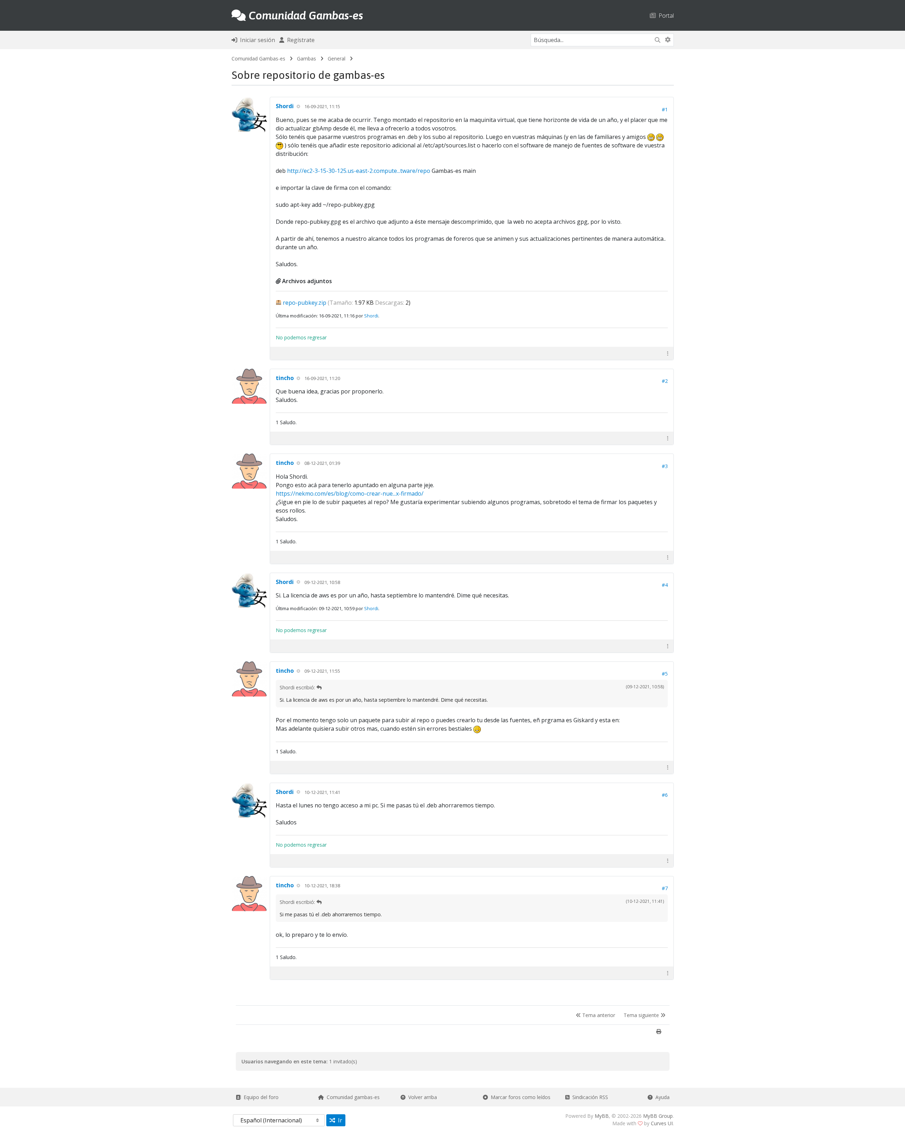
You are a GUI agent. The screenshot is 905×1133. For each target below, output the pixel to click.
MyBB (602, 1115)
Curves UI (662, 1123)
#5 (665, 673)
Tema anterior (598, 1015)
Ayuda (661, 1097)
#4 (665, 585)
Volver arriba (421, 1097)
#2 (665, 381)
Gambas (306, 58)
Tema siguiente (642, 1015)
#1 (665, 109)
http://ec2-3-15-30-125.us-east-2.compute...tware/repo (358, 171)
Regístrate (299, 40)
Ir (338, 1120)
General (336, 58)
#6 (665, 795)
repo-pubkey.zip (304, 302)
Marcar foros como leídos (519, 1097)
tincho (285, 378)
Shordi (285, 106)
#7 (665, 888)
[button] (668, 353)
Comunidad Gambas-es (258, 58)
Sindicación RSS (589, 1097)
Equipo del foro (260, 1097)
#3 (665, 466)
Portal (665, 15)
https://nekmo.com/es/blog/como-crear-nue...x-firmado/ (350, 493)
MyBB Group (658, 1115)
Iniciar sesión (256, 40)
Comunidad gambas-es (352, 1097)
